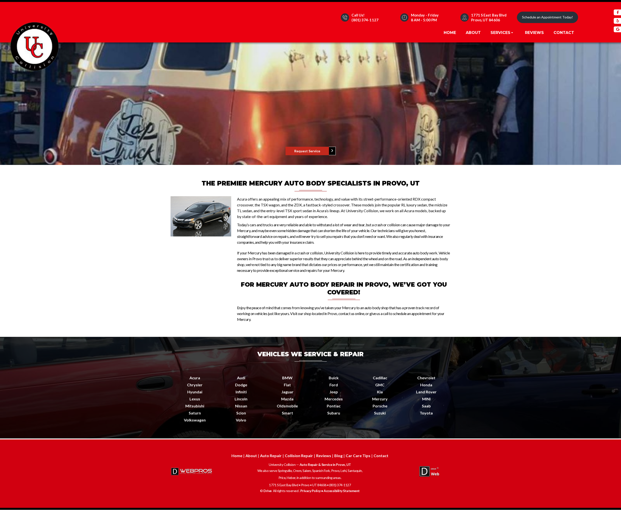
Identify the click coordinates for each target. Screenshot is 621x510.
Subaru (333, 413)
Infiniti (241, 391)
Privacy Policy (310, 491)
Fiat (287, 384)
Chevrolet (426, 377)
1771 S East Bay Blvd (489, 15)
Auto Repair (271, 455)
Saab (426, 406)
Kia (380, 391)
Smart (287, 413)
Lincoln (241, 399)
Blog (338, 455)
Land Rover (426, 391)
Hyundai (194, 391)
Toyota (426, 413)
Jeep (333, 391)
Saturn (195, 413)
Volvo (241, 420)
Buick (334, 377)
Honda (426, 384)
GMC (379, 384)
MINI (426, 399)
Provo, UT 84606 (485, 20)
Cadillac (380, 377)
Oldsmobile (287, 406)
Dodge (241, 384)
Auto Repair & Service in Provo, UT (325, 464)
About (473, 32)
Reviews (534, 32)
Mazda (287, 399)
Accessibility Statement (342, 491)
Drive (267, 491)
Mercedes (334, 399)
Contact (564, 32)
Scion (241, 413)
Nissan (241, 406)
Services (501, 32)
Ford (333, 384)
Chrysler (195, 384)
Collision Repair (299, 455)
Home (450, 32)
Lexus (194, 399)
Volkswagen (195, 420)
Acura (194, 377)
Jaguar (287, 391)
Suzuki (380, 413)
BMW (287, 377)
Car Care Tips (358, 455)
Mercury (380, 399)
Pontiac (334, 406)
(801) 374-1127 (364, 20)
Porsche (380, 406)
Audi (241, 377)
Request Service (307, 151)
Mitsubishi (194, 406)
